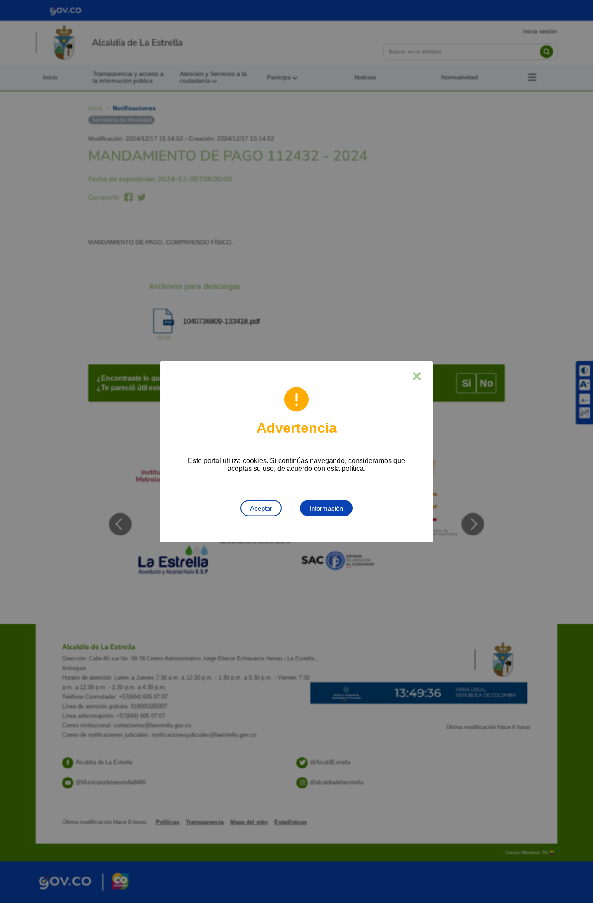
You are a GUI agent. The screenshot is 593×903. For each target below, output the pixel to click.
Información (326, 508)
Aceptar (261, 508)
